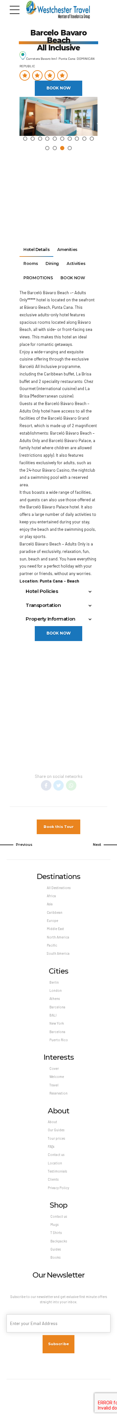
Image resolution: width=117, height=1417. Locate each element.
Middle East (55, 928)
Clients (53, 1179)
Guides (55, 1249)
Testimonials (57, 1171)
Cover (54, 1068)
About (52, 1122)
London (55, 990)
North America (58, 937)
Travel (53, 1085)
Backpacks (58, 1241)
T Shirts (56, 1232)
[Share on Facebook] (46, 785)
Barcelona (57, 1007)
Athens (54, 998)
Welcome (56, 1076)
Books (55, 1257)
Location (55, 1163)
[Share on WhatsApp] (71, 785)
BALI (53, 1015)
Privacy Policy (58, 1188)
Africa (51, 896)
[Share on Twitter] (58, 785)
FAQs (51, 1146)
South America (58, 953)
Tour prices (56, 1138)
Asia (50, 904)
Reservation (58, 1093)
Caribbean (54, 912)
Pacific (52, 945)
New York (56, 1023)
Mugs (54, 1224)
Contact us (56, 1154)
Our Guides (56, 1130)
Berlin (54, 982)
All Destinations (59, 888)
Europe (52, 920)
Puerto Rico (58, 1040)
